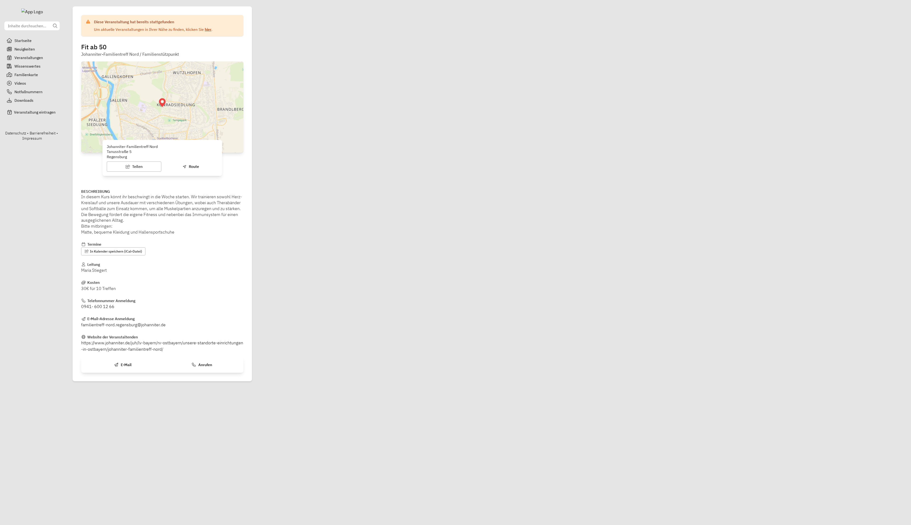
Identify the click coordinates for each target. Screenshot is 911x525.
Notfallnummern (28, 91)
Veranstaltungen (28, 57)
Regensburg (117, 156)
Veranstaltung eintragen (35, 112)
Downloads (23, 100)
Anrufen (204, 364)
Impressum (32, 138)
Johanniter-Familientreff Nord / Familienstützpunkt (130, 54)
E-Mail (126, 364)
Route (193, 166)
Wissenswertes (27, 66)
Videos (20, 83)
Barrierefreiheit (43, 133)
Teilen (137, 166)
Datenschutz (15, 133)
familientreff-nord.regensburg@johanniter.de (123, 324)
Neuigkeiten (24, 49)
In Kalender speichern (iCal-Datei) (115, 251)
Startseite (23, 40)
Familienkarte (26, 74)
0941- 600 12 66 (97, 306)
